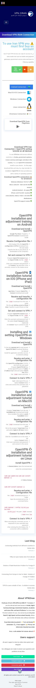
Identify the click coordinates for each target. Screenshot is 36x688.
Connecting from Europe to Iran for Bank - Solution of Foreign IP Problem (18, 575)
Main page (18, 681)
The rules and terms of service (18, 682)
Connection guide (17, 665)
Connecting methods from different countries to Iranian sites (20, 547)
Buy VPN (17, 669)
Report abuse (18, 686)
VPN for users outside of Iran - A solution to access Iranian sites (19, 586)
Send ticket (16, 657)
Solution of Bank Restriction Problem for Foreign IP (19, 566)
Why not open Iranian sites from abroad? (22, 557)
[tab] (21, 87)
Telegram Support (17, 661)
